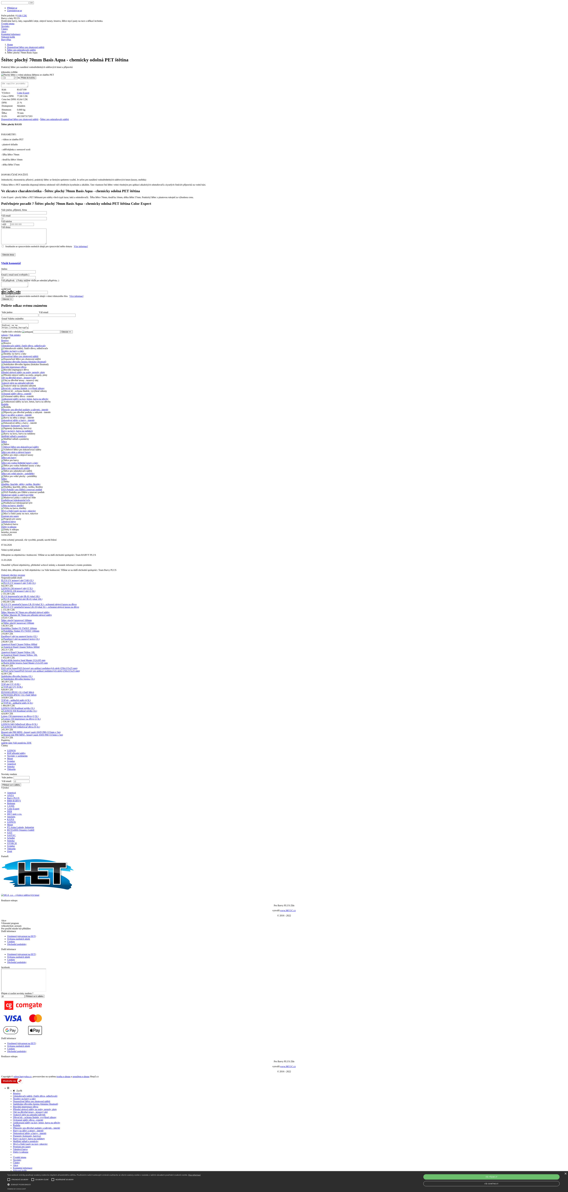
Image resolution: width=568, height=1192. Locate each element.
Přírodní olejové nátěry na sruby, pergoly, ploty (23, 372)
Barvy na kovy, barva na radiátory (17, 431)
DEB (9, 811)
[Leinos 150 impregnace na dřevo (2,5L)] (21, 719)
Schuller (11, 838)
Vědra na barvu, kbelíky (12, 505)
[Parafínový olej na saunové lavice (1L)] (20, 639)
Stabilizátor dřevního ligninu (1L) (16, 676)
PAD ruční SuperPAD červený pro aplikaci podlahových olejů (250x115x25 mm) (39, 668)
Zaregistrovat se (14, 10)
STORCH (12, 843)
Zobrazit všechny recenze (13, 575)
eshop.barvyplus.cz (23, 1076)
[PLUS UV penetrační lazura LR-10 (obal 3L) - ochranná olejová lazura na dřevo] (40, 607)
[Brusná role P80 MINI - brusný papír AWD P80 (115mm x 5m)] (32, 735)
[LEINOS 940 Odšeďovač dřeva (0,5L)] (20, 727)
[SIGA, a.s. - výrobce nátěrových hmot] (20, 895)
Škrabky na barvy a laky (12, 351)
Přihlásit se (12, 8)
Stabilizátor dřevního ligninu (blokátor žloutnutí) (23, 361)
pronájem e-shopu (81, 1076)
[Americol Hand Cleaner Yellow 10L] (19, 655)
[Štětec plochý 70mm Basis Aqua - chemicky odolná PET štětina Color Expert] (27, 75)
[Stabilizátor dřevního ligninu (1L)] (18, 679)
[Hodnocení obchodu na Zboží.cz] (12, 1083)
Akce (3, 31)
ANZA (10, 795)
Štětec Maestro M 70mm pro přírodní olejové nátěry (25, 612)
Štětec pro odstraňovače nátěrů (54, 119)
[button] (104, 1184)
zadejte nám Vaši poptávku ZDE (16, 743)
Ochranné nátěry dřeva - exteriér (16, 393)
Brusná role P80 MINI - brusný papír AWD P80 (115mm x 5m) (30, 732)
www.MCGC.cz (288, 910)
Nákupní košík (8, 37)
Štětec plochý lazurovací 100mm (16, 620)
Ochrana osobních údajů (18, 939)
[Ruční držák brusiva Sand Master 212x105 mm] (24, 663)
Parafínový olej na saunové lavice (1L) (19, 636)
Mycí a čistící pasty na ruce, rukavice (18, 511)
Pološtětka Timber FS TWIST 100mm (19, 628)
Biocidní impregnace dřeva (13, 367)
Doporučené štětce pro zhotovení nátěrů (19, 119)
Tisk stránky (15, 335)
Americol (11, 764)
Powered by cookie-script (16, 1189)
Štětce (4, 441)
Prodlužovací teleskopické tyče (15, 500)
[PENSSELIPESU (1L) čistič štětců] (18, 695)
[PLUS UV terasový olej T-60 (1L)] (18, 583)
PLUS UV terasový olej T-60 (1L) (17, 580)
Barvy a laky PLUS (10, 18)
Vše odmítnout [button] (491, 1184)
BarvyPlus (6, 39)
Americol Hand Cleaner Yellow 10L (18, 652)
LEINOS (11, 750)
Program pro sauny (10, 516)
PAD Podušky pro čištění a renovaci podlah (21, 489)
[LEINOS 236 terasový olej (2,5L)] (18, 591)
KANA (10, 819)
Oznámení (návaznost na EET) (21, 936)
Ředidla (4, 404)
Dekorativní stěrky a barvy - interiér (17, 420)
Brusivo (5, 340)
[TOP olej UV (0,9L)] (12, 687)
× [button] (565, 1174)
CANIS (10, 806)
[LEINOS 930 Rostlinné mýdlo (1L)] (19, 711)
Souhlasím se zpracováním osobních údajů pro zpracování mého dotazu (38, 246)
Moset (10, 758)
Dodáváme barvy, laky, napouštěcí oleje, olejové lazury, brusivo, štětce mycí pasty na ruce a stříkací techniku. (52, 21)
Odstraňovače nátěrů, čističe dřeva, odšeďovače (23, 345)
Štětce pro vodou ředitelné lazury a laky (19, 463)
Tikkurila (11, 769)
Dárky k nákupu (8, 527)
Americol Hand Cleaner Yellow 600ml (19, 644)
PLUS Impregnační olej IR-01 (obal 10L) (20, 596)
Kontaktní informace (10, 34)
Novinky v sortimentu (17, 756)
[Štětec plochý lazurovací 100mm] (17, 623)
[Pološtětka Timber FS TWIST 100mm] (20, 631)
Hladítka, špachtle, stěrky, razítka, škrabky (21, 484)
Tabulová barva (8, 521)
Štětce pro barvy (8, 457)
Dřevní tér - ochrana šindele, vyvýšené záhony (23, 388)
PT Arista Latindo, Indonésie (20, 827)
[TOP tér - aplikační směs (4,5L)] (17, 703)
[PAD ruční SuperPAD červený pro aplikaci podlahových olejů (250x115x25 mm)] (40, 671)
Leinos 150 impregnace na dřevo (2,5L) (19, 716)
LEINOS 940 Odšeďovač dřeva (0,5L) (19, 724)
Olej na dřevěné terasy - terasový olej (18, 377)
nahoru (4, 335)
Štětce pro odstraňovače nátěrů (15, 468)
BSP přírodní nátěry (16, 753)
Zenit (9, 851)
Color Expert (23, 93)
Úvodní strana (7, 23)
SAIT (9, 832)
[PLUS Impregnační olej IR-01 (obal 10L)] (21, 599)
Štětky (4, 479)
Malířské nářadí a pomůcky (14, 436)
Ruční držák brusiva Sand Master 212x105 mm (23, 660)
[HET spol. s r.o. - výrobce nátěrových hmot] (38, 890)
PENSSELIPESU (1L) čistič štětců (17, 692)
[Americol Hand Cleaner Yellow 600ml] (20, 647)
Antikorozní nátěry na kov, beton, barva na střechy (24, 399)
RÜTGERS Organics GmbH (20, 830)
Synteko (11, 761)
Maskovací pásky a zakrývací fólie (17, 495)
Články (4, 29)
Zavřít (18, 1090)
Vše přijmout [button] (491, 1177)
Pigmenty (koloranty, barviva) (15, 425)
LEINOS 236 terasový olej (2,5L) (17, 588)
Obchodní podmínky (16, 944)
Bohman (11, 803)
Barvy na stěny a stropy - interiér (16, 415)
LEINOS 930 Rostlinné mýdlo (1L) (18, 708)
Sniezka (10, 766)
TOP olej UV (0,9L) (10, 684)
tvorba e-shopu (63, 1076)
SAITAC (11, 835)
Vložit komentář (11, 263)
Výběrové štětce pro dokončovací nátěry (20, 447)
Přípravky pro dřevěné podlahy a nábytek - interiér (24, 409)
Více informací (81, 246)
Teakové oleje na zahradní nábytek (17, 383)
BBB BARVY (14, 800)
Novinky (5, 26)
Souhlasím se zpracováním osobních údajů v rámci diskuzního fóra (36, 296)
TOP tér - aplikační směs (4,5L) (16, 700)
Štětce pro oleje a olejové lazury (16, 452)
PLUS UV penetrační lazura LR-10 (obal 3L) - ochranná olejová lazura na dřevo (39, 604)
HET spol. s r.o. (14, 814)
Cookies (11, 941)
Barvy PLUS (13, 798)
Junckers (11, 816)
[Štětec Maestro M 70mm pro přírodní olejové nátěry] (26, 615)
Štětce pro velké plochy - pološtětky (18, 473)
